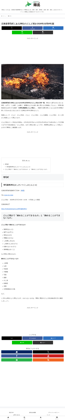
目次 (23, 160)
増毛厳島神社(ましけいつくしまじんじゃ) (18, 166)
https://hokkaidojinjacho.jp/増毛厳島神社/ (14, 209)
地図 (22, 190)
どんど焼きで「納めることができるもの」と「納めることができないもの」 (26, 169)
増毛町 (7, 164)
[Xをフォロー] (48, 351)
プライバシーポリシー (53, 412)
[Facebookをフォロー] (16, 355)
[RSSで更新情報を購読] (48, 359)
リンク (48, 415)
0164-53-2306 (8, 195)
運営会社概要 (32, 412)
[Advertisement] (32, 51)
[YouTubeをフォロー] (48, 355)
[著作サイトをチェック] (16, 351)
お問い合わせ (16, 415)
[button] (43, 32)
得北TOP (11, 412)
